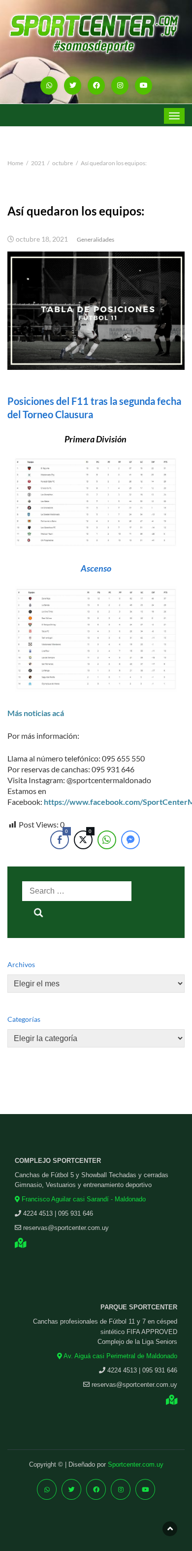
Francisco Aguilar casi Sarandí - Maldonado (83, 1199)
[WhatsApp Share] (106, 839)
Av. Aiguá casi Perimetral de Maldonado (119, 1356)
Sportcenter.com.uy (135, 1464)
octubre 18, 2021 (42, 239)
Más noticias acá (35, 713)
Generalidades (95, 239)
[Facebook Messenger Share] (130, 839)
